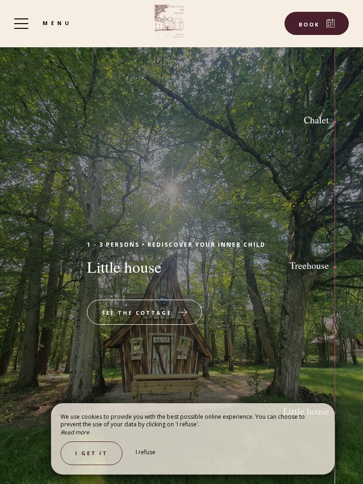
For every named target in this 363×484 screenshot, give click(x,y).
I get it (91, 453)
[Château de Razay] (169, 21)
